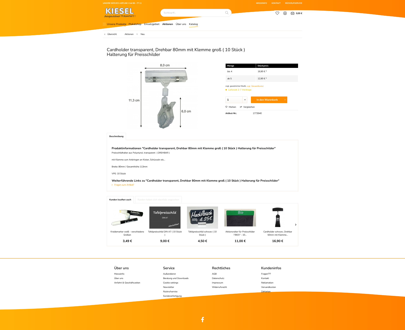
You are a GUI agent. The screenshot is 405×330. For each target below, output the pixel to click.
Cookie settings (170, 282)
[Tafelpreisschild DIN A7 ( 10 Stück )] (165, 218)
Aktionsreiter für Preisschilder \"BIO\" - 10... (240, 233)
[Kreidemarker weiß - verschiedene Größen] (127, 218)
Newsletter (168, 287)
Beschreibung (116, 136)
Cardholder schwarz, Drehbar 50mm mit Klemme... (277, 233)
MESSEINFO (261, 3)
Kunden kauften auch (120, 199)
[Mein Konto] (285, 13)
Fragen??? (266, 273)
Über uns (118, 278)
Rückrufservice (170, 291)
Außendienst (169, 273)
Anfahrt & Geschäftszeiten (127, 282)
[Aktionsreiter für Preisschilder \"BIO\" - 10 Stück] (240, 218)
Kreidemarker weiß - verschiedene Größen (127, 233)
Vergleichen (249, 106)
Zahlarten (266, 291)
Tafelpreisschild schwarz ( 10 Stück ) (202, 233)
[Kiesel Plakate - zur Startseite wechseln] (120, 13)
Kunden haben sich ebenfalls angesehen (158, 199)
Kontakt (265, 278)
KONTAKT (276, 3)
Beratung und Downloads (176, 278)
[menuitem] (277, 13)
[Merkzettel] (277, 13)
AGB (214, 273)
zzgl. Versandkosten (255, 86)
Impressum (217, 282)
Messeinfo (119, 273)
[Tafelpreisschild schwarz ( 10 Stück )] (202, 218)
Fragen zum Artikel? (124, 184)
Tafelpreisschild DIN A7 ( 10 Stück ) (165, 233)
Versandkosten (268, 287)
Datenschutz (218, 278)
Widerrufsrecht (219, 287)
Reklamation (267, 282)
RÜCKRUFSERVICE (293, 3)
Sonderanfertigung (172, 295)
